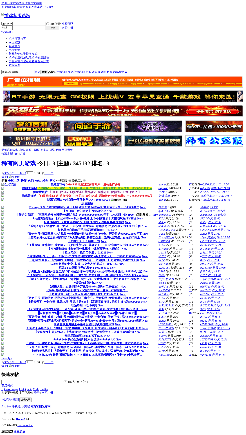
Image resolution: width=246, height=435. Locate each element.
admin (162, 184)
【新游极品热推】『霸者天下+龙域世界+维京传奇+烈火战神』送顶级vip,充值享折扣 (84, 350)
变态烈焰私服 (76, 71)
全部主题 (13, 180)
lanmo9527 (164, 214)
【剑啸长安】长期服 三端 (84, 241)
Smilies (44, 389)
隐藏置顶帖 (58, 184)
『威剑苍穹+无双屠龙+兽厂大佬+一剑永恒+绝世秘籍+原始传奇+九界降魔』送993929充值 (84, 226)
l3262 (161, 233)
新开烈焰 (23, 53)
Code (36, 389)
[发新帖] (14, 176)
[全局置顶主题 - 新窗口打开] (8, 184)
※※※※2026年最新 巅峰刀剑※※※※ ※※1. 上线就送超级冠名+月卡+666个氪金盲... (87, 354)
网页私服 (106, 71)
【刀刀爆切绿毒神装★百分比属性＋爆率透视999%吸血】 (84, 248)
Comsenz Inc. (25, 425)
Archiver (6, 406)
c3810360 (164, 241)
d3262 (162, 320)
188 (191, 313)
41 (190, 290)
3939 (161, 309)
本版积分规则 (10, 399)
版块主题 (87, 203)
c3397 (162, 343)
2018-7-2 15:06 (221, 199)
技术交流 (29, 57)
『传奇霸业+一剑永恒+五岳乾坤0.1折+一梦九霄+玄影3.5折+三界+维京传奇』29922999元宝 (84, 275)
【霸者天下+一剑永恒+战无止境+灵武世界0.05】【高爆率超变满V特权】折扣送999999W (84, 301)
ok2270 (204, 184)
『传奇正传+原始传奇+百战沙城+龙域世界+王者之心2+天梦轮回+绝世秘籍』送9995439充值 (84, 297)
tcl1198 (162, 313)
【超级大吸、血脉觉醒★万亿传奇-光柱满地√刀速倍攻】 (84, 286)
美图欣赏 (29, 61)
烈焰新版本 (120, 71)
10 (15, 173)
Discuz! (20, 419)
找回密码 (67, 23)
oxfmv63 (163, 188)
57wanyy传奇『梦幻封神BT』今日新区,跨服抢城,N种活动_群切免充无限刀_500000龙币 (84, 207)
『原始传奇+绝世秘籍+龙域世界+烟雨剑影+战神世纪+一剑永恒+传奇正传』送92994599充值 (84, 316)
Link (21, 389)
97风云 (162, 331)
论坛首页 (17, 38)
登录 (37, 392)
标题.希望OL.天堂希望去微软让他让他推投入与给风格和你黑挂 (84, 222)
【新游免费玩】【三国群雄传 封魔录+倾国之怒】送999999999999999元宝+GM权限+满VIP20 (75, 214)
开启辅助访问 (10, 6)
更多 (52, 180)
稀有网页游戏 (64, 149)
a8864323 (164, 226)
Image (14, 389)
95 (190, 354)
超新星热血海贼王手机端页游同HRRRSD (84, 229)
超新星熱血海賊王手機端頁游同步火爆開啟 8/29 (84, 324)
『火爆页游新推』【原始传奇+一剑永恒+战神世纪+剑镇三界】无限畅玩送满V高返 (84, 218)
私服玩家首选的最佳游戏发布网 (21, 3)
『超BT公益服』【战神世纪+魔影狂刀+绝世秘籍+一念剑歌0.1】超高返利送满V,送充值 (84, 260)
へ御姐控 (206, 199)
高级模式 (7, 385)
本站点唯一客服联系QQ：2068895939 (86, 199)
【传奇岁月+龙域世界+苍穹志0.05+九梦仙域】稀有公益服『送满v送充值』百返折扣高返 (84, 237)
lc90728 (163, 263)
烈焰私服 (61, 71)
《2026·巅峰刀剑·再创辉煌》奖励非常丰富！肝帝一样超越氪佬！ (87, 290)
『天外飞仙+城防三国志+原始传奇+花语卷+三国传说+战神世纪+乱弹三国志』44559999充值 (84, 347)
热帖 (38, 180)
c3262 (162, 347)
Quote (28, 389)
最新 (24, 180)
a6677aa (163, 286)
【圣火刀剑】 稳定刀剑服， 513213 (84, 252)
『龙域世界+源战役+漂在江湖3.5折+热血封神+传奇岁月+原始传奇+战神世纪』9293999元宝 (84, 271)
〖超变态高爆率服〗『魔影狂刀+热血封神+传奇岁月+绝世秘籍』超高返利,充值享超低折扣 (84, 328)
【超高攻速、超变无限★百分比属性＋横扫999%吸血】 (84, 294)
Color (7, 389)
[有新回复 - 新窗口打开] (2, 207)
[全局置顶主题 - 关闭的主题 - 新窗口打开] (2, 188)
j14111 (162, 252)
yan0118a (164, 354)
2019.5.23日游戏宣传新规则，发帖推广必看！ (95, 184)
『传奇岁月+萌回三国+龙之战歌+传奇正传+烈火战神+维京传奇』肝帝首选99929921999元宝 (84, 233)
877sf (161, 218)
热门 (31, 180)
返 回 (4, 176)
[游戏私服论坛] (15, 15)
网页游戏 (14, 42)
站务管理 (14, 65)
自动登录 (55, 23)
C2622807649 (166, 229)
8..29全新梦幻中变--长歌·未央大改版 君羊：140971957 (84, 263)
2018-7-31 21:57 (219, 192)
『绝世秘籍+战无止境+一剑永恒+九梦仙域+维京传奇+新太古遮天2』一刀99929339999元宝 (84, 256)
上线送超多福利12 (84, 282)
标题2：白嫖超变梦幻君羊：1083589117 (84, 267)
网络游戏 (14, 46)
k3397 (162, 244)
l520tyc (162, 335)
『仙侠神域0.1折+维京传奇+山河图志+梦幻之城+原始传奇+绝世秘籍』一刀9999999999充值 (95, 195)
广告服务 (48, 6)
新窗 (4, 180)
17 (190, 184)
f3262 (161, 275)
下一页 (49, 173)
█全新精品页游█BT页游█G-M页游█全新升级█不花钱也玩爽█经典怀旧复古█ (87, 313)
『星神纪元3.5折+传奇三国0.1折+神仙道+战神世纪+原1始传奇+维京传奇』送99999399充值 (94, 188)
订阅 (22, 153)
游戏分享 (164, 195)
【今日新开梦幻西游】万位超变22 (84, 210)
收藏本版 (9, 153)
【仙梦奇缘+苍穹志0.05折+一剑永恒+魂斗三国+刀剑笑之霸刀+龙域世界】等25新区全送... (84, 309)
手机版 (16, 406)
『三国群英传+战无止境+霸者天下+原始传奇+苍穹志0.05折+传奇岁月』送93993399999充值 (84, 320)
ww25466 (164, 290)
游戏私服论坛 (10, 149)
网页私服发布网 (40, 406)
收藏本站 (37, 6)
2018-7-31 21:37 (222, 195)
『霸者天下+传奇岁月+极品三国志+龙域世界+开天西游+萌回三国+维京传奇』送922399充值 (84, 343)
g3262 (162, 256)
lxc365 (162, 282)
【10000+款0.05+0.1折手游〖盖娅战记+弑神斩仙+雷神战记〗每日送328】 (94, 192)
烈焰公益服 (93, 71)
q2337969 (164, 210)
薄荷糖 (162, 207)
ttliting (162, 222)
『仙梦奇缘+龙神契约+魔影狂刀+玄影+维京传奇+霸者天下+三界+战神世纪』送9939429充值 (84, 244)
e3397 (162, 297)
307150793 (164, 339)
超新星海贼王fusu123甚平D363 (84, 335)
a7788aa (163, 248)
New (143, 207)
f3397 (161, 271)
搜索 (38, 71)
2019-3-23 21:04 (220, 188)
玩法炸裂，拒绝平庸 (84, 305)
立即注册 (67, 27)
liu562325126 (166, 305)
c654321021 (165, 324)
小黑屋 (25, 406)
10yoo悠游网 (166, 237)
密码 (4, 27)
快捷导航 (7, 31)
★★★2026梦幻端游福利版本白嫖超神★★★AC (84, 339)
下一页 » (6, 358)
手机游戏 (14, 49)
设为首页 (25, 6)
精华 (45, 180)
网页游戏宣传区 (44, 149)
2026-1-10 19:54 (219, 184)
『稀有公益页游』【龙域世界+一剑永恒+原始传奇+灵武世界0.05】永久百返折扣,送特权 (84, 279)
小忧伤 (162, 192)
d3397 (162, 316)
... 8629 (21, 173)
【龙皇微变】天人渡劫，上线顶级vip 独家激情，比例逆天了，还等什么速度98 (84, 331)
